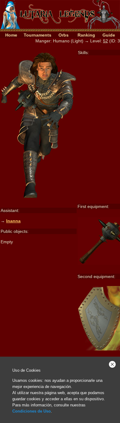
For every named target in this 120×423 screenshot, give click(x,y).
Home (11, 35)
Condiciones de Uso (31, 411)
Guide (108, 35)
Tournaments (37, 35)
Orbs (63, 35)
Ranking (86, 35)
